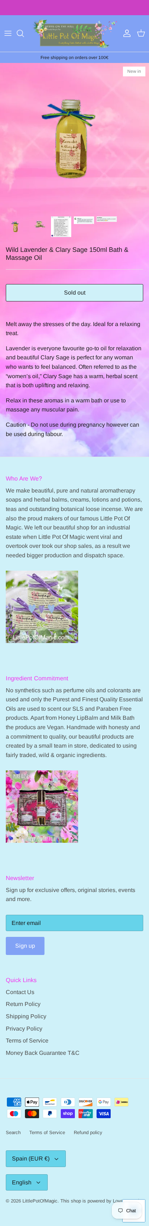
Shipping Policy (26, 1016)
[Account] (125, 33)
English (21, 1182)
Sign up (25, 946)
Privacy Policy (24, 1029)
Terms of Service (27, 1040)
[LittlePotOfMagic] (74, 33)
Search (13, 1132)
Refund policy (88, 1132)
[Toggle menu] (8, 33)
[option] (74, 137)
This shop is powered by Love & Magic (101, 1201)
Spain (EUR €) (31, 1158)
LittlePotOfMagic (40, 1201)
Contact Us (20, 992)
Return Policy (23, 1004)
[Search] (24, 33)
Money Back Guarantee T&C (43, 1053)
